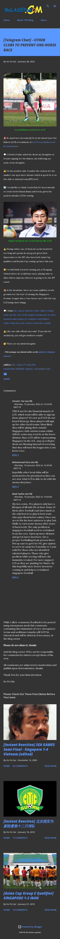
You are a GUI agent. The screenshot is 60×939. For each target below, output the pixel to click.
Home (6, 20)
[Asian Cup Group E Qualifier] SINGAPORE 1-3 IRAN (28, 895)
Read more (51, 766)
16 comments (20, 909)
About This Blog (25, 20)
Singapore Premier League (18, 368)
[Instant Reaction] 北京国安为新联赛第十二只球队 (28, 823)
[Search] (48, 5)
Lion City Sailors (26, 364)
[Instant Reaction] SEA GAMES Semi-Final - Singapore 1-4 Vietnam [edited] (29, 749)
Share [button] (6, 378)
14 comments (20, 837)
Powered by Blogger (31, 926)
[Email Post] (5, 375)
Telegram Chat (42, 368)
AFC (13, 364)
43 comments (20, 766)
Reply (15, 455)
